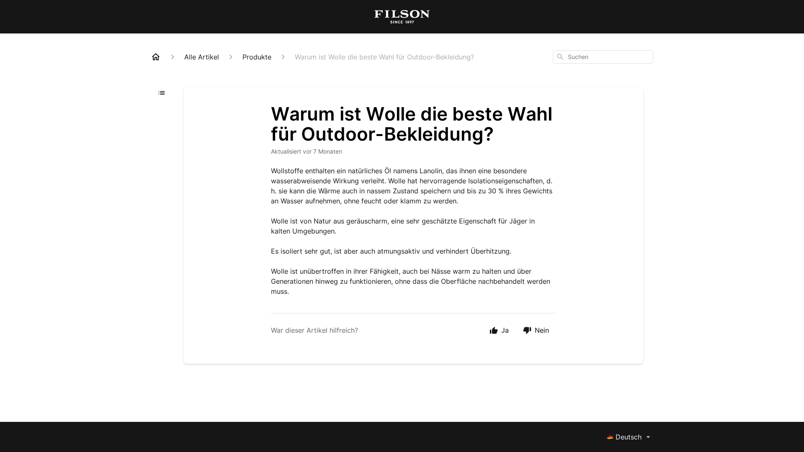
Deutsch (629, 437)
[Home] (156, 57)
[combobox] (603, 57)
